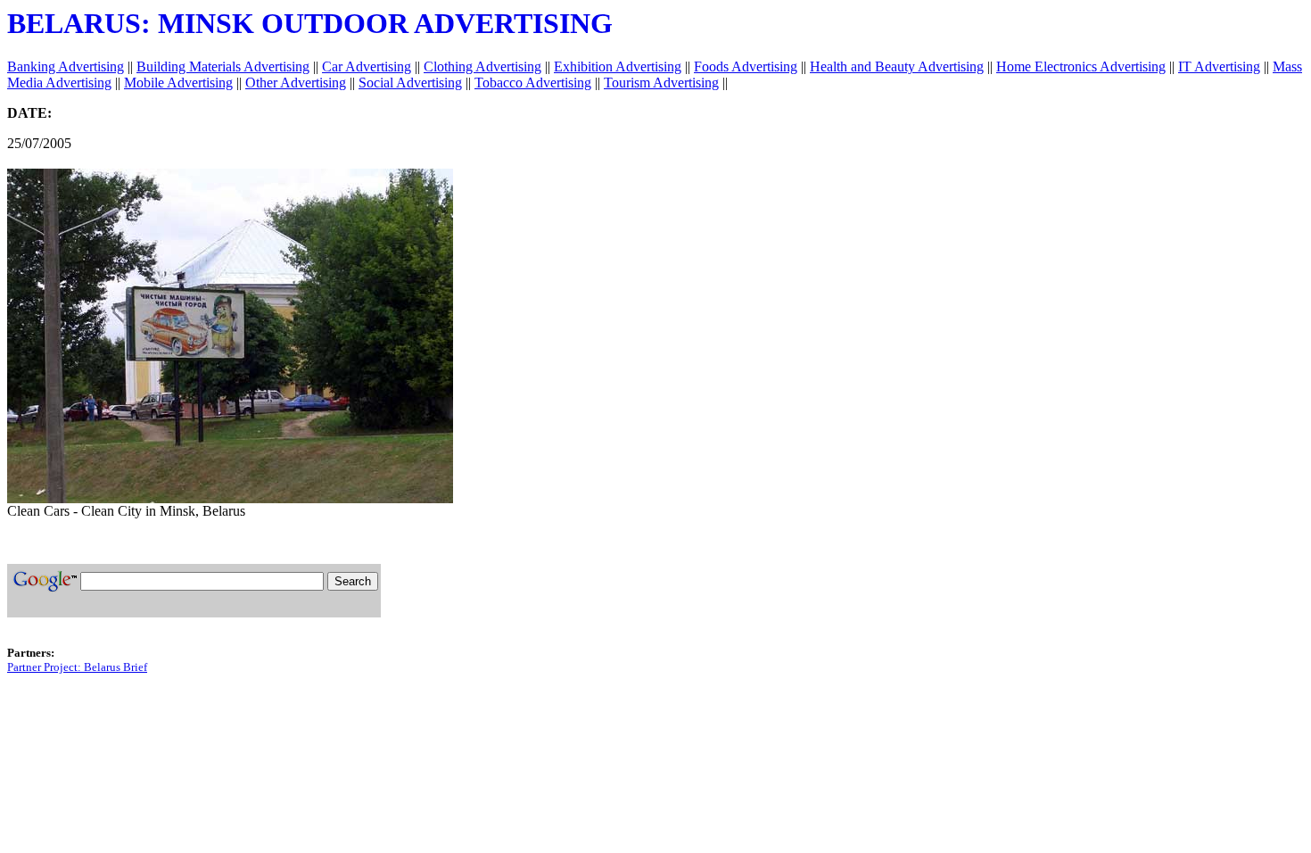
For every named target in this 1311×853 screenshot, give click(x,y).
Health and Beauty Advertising (897, 66)
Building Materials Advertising (222, 66)
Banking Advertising (65, 66)
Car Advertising (366, 66)
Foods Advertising (745, 66)
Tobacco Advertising (532, 82)
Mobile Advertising (178, 82)
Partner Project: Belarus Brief (77, 667)
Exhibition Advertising (617, 66)
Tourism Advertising (661, 82)
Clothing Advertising (482, 66)
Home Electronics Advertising (1081, 66)
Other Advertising (295, 82)
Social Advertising (410, 82)
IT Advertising (1219, 66)
